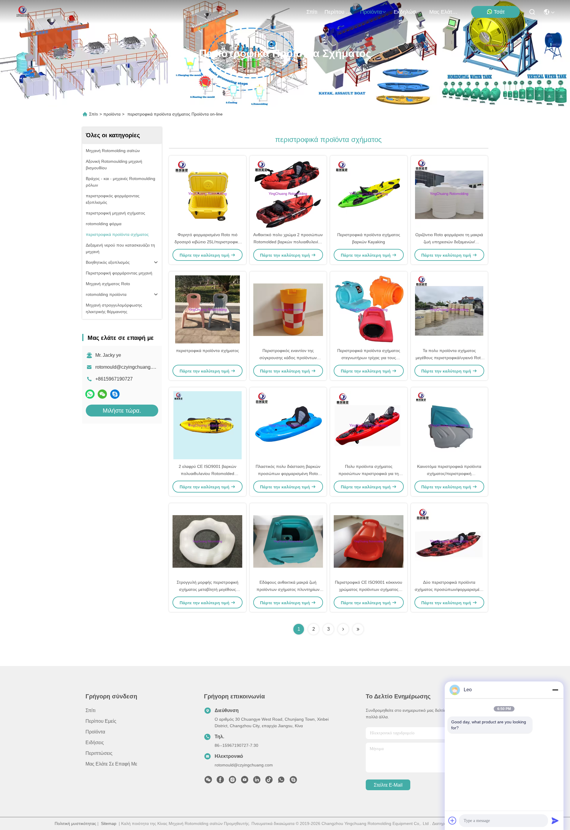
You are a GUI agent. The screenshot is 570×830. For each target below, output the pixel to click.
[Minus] (555, 689)
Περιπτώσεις (99, 753)
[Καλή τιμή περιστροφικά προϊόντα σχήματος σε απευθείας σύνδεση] (207, 309)
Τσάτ (499, 12)
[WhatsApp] (90, 394)
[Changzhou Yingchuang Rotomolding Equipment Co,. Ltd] (22, 11)
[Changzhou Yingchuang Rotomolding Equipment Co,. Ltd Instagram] (232, 781)
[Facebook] (220, 781)
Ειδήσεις (95, 742)
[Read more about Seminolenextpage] (343, 629)
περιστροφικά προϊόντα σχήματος (207, 350)
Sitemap (108, 823)
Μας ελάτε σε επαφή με (443, 12)
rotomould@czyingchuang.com (128, 367)
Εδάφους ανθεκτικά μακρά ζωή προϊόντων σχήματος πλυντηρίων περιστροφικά (287, 589)
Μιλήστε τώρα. (122, 410)
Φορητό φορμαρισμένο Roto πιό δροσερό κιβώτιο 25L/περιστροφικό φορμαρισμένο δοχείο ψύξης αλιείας (207, 241)
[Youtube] (244, 781)
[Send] (555, 820)
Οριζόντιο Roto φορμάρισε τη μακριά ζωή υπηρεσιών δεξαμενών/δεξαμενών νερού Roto (449, 241)
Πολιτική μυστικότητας (75, 823)
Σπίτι (311, 12)
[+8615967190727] (115, 394)
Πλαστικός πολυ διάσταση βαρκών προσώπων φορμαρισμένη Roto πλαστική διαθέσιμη (288, 473)
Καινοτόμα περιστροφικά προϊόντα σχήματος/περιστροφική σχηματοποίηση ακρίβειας (449, 473)
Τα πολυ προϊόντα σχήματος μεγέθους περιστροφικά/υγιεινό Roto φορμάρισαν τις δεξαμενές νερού (449, 357)
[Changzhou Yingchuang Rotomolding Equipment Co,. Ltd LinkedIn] (257, 781)
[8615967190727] (281, 781)
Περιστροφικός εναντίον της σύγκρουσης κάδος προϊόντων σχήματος (288, 357)
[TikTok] (269, 781)
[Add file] (452, 820)
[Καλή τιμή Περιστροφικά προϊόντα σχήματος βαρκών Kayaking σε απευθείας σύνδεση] (369, 193)
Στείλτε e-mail (388, 785)
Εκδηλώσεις (408, 12)
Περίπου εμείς (338, 12)
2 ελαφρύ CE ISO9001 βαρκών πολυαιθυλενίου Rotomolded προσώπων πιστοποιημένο (207, 473)
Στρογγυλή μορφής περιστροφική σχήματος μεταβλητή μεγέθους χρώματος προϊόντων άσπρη (207, 589)
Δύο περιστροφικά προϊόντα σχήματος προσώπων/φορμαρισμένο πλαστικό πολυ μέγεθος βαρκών (449, 589)
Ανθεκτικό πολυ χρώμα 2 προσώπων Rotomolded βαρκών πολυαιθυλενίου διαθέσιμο (288, 241)
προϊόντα (371, 12)
